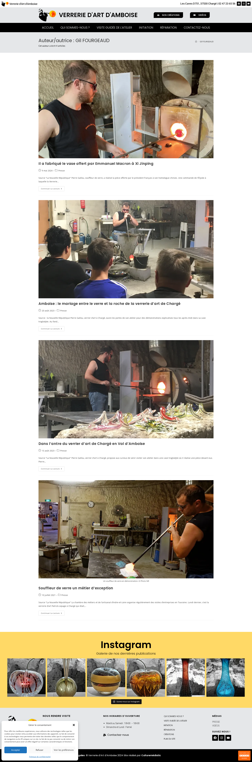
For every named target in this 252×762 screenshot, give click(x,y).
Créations (169, 734)
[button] (73, 725)
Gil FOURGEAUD (207, 41)
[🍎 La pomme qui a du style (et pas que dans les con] (146, 677)
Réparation (168, 28)
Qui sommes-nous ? (75, 28)
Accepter (15, 749)
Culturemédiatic (151, 755)
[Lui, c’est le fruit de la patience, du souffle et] (186, 677)
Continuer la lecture (52, 188)
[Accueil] (196, 41)
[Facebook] (239, 4)
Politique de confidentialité (40, 756)
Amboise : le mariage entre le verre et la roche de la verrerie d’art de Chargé (109, 303)
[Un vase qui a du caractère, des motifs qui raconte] (225, 677)
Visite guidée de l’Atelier (114, 28)
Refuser (39, 749)
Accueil (48, 28)
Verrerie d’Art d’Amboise (23, 3)
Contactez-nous (197, 28)
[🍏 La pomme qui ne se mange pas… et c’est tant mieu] (106, 677)
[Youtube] (248, 4)
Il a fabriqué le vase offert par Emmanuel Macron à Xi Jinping (96, 163)
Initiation (146, 28)
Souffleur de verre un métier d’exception (75, 588)
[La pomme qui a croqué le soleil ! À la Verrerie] (26, 677)
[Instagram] (244, 4)
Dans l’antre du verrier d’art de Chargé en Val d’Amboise (91, 443)
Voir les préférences (64, 749)
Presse (61, 170)
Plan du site (169, 738)
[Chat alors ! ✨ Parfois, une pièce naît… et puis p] (66, 677)
